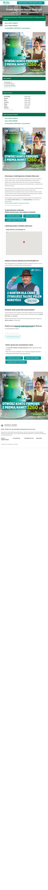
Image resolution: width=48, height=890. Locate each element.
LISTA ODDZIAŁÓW (16, 438)
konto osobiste (11, 199)
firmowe (17, 199)
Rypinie (10, 320)
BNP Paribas (7, 316)
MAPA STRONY (39, 438)
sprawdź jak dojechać (9, 85)
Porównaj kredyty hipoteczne (15, 220)
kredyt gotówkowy (28, 199)
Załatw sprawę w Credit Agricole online (30, 3)
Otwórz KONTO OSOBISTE (11, 23)
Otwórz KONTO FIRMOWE (11, 25)
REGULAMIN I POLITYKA (29, 438)
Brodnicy (7, 320)
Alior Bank (15, 316)
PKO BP (41, 314)
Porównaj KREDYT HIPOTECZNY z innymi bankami (17, 28)
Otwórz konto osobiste (13, 216)
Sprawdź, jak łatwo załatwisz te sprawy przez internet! (17, 203)
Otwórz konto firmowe (31, 216)
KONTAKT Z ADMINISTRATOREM (5, 439)
